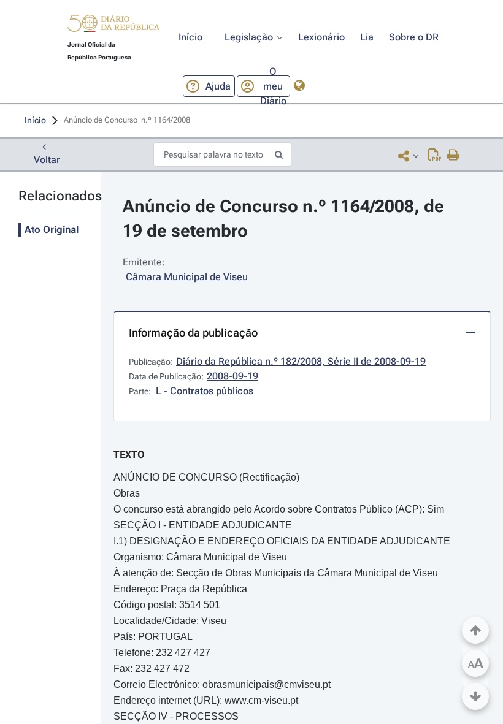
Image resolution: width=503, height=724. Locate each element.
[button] (113, 25)
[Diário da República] (113, 26)
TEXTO (129, 454)
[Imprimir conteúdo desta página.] (453, 156)
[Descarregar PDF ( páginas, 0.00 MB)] (434, 156)
